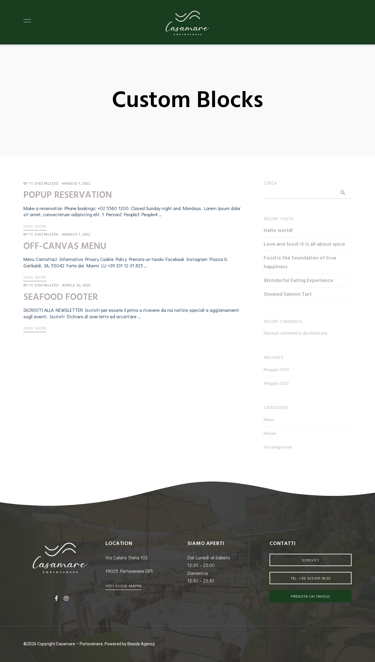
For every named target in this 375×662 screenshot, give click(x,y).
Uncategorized (278, 447)
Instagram (66, 598)
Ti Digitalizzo (44, 182)
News (269, 419)
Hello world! (278, 230)
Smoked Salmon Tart (288, 294)
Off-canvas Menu (64, 246)
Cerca (270, 183)
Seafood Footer (60, 297)
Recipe (270, 433)
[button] (123, 585)
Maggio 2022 (276, 383)
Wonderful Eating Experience (298, 280)
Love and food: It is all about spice (304, 244)
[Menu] (26, 21)
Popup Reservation (67, 194)
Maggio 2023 (276, 369)
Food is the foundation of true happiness (300, 262)
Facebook (56, 598)
